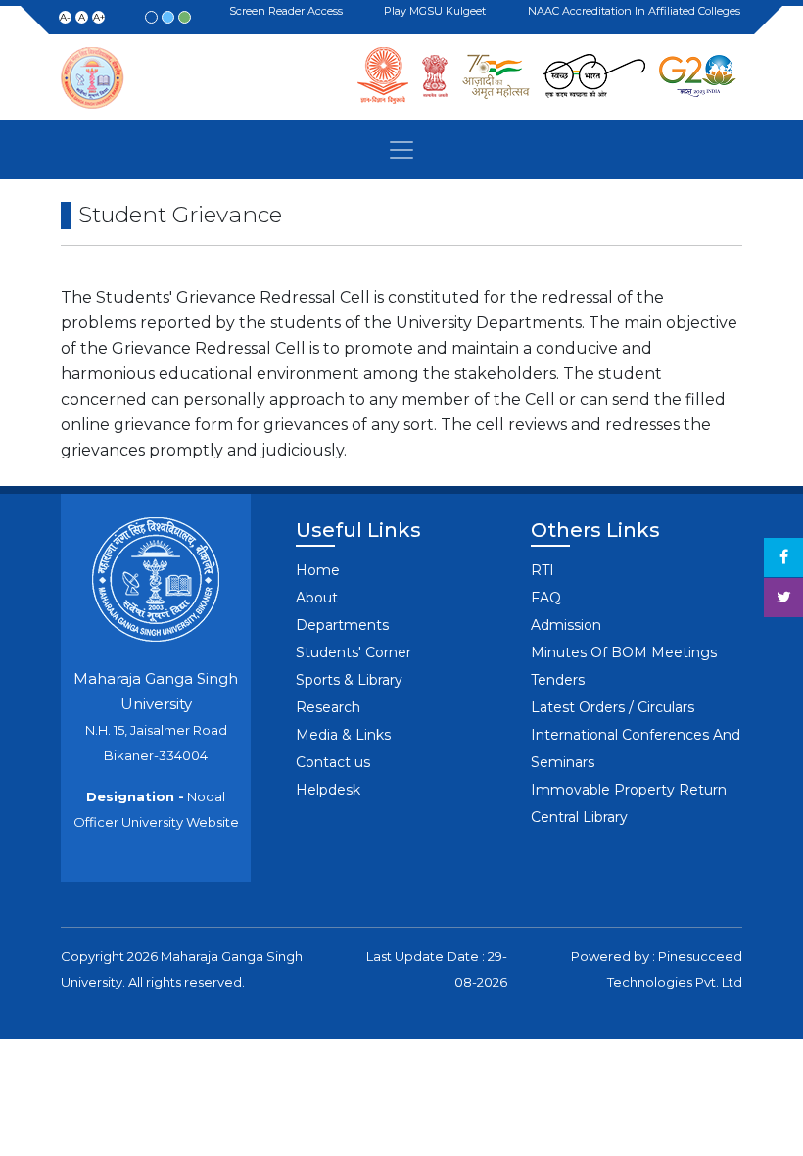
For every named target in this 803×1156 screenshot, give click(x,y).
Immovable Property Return (629, 789)
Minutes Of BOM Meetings (624, 652)
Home (318, 570)
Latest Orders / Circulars (612, 707)
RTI (542, 570)
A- (65, 17)
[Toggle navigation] (401, 150)
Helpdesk (328, 789)
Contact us (333, 762)
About (317, 597)
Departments (342, 625)
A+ (99, 17)
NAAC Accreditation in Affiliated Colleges (637, 11)
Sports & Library (349, 680)
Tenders (558, 680)
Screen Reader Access (289, 12)
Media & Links (343, 735)
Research (328, 707)
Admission (566, 625)
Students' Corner (353, 652)
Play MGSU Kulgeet (438, 12)
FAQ (546, 597)
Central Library (579, 817)
